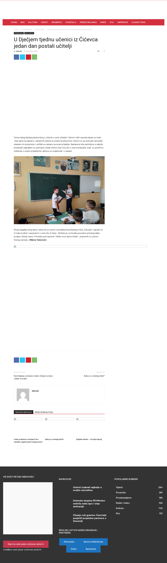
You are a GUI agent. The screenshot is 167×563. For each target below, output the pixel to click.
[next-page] (19, 447)
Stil (112, 22)
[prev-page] (15, 447)
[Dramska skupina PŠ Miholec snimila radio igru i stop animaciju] (65, 503)
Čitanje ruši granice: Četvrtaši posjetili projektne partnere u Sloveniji (89, 518)
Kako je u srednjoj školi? (94, 376)
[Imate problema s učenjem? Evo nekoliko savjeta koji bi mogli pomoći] (28, 427)
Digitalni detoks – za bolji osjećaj (89, 439)
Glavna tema (138, 22)
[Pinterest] (28, 57)
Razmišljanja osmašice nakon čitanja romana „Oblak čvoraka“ (33, 377)
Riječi (103, 22)
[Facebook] (16, 57)
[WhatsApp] (34, 57)
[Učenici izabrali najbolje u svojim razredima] (65, 490)
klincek (19, 51)
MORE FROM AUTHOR (44, 412)
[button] (161, 22)
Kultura (32, 22)
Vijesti (44, 22)
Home (14, 22)
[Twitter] (22, 57)
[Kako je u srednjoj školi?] (59, 427)
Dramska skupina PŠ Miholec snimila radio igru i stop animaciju (89, 503)
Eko (23, 22)
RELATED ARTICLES (23, 412)
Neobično (57, 22)
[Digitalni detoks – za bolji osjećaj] (90, 427)
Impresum (123, 22)
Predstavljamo (88, 22)
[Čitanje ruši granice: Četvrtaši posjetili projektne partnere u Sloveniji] (65, 517)
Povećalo (70, 22)
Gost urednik (39, 29)
